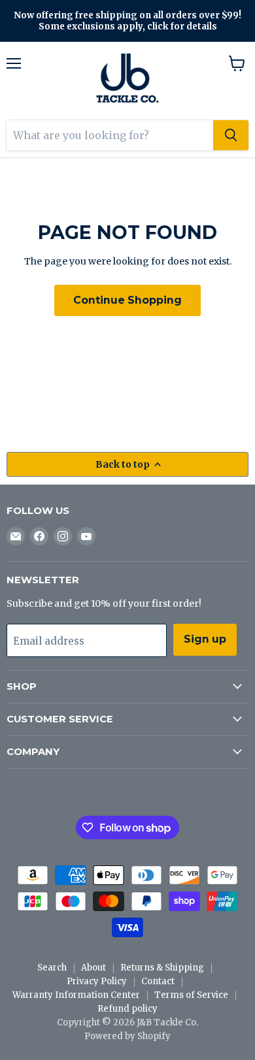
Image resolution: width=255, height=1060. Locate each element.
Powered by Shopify (127, 1036)
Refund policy (127, 1008)
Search (52, 967)
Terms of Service (191, 995)
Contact (158, 981)
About (93, 967)
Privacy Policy (97, 981)
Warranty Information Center (76, 995)
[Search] (230, 135)
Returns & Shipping (162, 967)
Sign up (205, 639)
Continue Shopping (127, 300)
